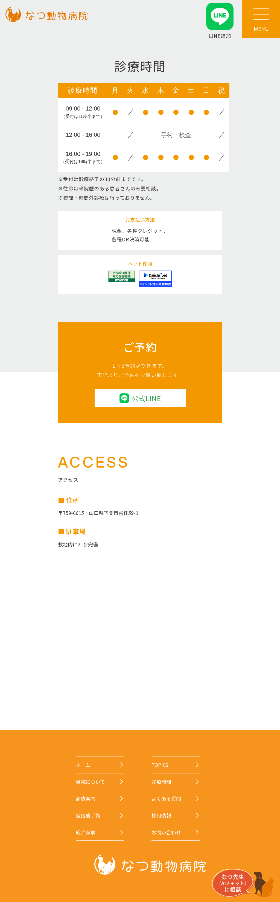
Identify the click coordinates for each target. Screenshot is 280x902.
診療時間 (161, 782)
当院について (90, 782)
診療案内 (85, 798)
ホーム (83, 765)
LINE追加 (220, 35)
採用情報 (161, 815)
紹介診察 (85, 832)
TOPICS (159, 765)
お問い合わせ (166, 832)
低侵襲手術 (88, 815)
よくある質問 (166, 798)
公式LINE (146, 398)
